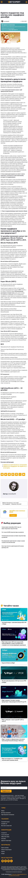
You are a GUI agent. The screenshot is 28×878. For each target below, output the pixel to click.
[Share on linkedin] (16, 474)
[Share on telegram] (2, 474)
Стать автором (5, 834)
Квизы (2, 810)
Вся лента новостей (6, 825)
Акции (2, 853)
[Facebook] (8, 861)
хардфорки (7, 504)
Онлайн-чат (4, 823)
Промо (3, 851)
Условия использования (14, 875)
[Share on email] (23, 474)
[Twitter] (5, 861)
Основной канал (5, 821)
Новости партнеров (6, 849)
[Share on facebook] (9, 474)
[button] (13, 515)
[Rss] (11, 861)
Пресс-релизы (5, 847)
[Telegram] (2, 861)
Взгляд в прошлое (6, 812)
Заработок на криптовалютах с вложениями (15, 464)
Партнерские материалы (7, 814)
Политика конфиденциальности (19, 874)
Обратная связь (5, 836)
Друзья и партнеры (6, 840)
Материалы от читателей (12, 502)
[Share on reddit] (12, 474)
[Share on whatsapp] (20, 474)
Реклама (3, 838)
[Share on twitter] (5, 474)
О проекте (4, 832)
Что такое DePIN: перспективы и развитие (13, 532)
